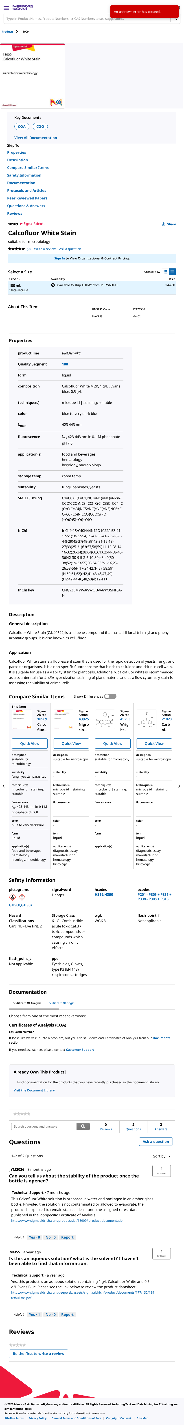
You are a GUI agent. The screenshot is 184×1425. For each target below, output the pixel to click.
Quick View (29, 743)
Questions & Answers (26, 205)
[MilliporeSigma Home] (23, 7)
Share (171, 224)
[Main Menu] (6, 7)
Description (17, 159)
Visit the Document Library (34, 1090)
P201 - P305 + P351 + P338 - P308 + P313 (154, 896)
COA (22, 126)
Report (67, 1237)
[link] (21, 1114)
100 (65, 364)
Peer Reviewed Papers (27, 198)
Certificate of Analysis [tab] (27, 1003)
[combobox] (92, 18)
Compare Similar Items (28, 167)
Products (7, 31)
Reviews (14, 213)
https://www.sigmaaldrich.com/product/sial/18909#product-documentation (68, 1220)
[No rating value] (17, 249)
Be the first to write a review (40, 1354)
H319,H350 (104, 894)
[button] (162, 1171)
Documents (161, 1038)
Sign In (59, 258)
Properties (16, 152)
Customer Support (80, 1049)
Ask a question (70, 249)
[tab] (11, 31)
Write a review (45, 249)
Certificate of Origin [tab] (61, 1003)
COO (40, 126)
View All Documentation (35, 137)
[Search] (175, 18)
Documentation (21, 182)
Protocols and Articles (26, 190)
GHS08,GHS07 (20, 905)
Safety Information (24, 175)
